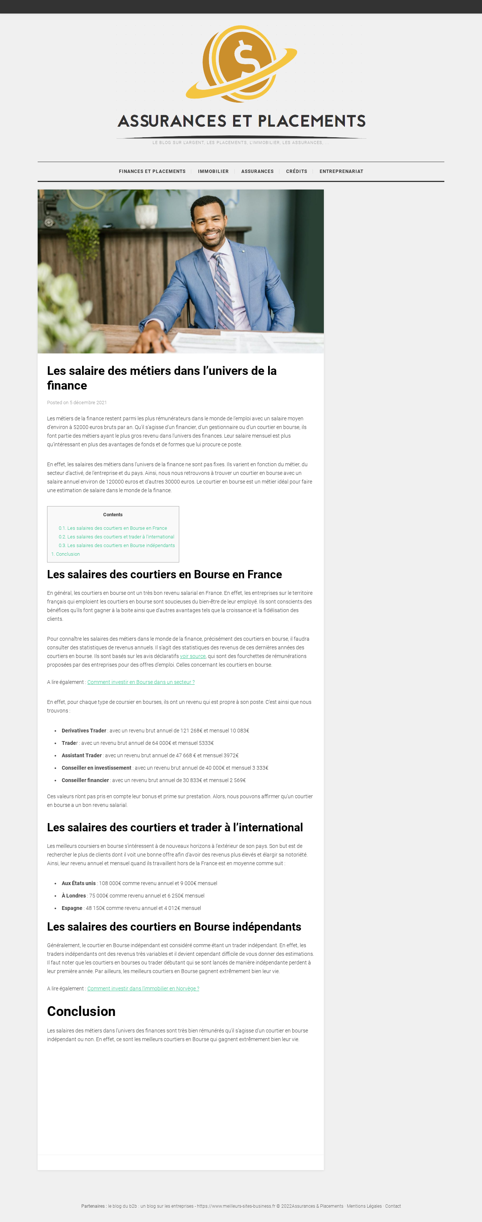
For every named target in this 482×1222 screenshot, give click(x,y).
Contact (393, 1206)
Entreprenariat (341, 171)
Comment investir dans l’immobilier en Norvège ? (143, 988)
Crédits (296, 171)
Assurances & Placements (317, 1206)
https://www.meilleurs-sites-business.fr (236, 1206)
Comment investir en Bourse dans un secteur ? (141, 682)
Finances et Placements (152, 171)
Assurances (257, 171)
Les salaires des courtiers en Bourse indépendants (117, 545)
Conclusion (66, 554)
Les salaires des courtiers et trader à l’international (116, 537)
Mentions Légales (364, 1206)
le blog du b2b (122, 1206)
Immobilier (213, 171)
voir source (193, 656)
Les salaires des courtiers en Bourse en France (113, 528)
